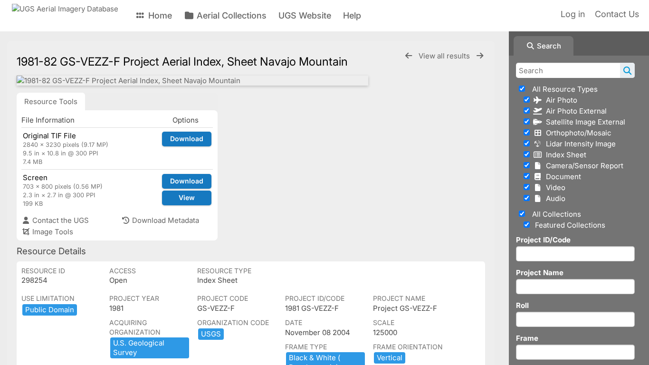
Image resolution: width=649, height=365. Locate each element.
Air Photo (559, 100)
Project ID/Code (543, 239)
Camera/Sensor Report (582, 165)
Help (352, 15)
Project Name (539, 272)
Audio (553, 198)
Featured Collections (569, 225)
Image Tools (51, 231)
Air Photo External (574, 110)
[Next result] (480, 56)
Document (561, 176)
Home (159, 15)
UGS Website (304, 15)
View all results (445, 55)
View (187, 197)
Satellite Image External (583, 121)
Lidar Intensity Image (579, 143)
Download (186, 138)
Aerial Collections (230, 15)
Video (553, 187)
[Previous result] (408, 56)
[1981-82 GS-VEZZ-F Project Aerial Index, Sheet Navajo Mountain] (192, 81)
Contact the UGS (59, 220)
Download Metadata (164, 220)
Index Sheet (564, 154)
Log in (573, 14)
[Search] (627, 70)
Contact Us (617, 14)
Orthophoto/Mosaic (576, 132)
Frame (527, 338)
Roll (522, 305)
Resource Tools (50, 101)
